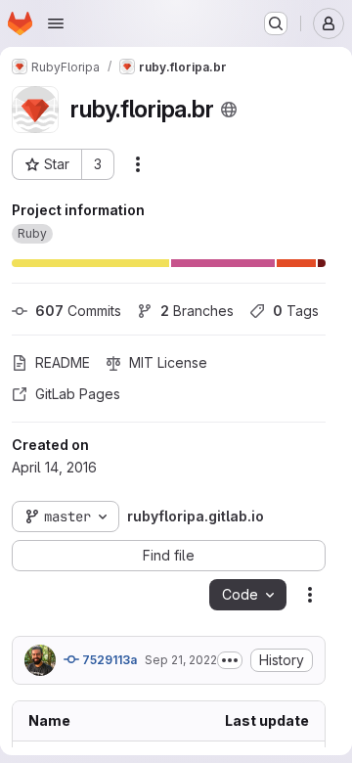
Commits (78, 310)
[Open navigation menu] (55, 23)
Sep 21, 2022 (181, 659)
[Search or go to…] (275, 23)
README (62, 362)
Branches (197, 310)
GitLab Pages (77, 393)
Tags (296, 310)
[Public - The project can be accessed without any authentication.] (229, 109)
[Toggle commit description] (229, 660)
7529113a (108, 659)
